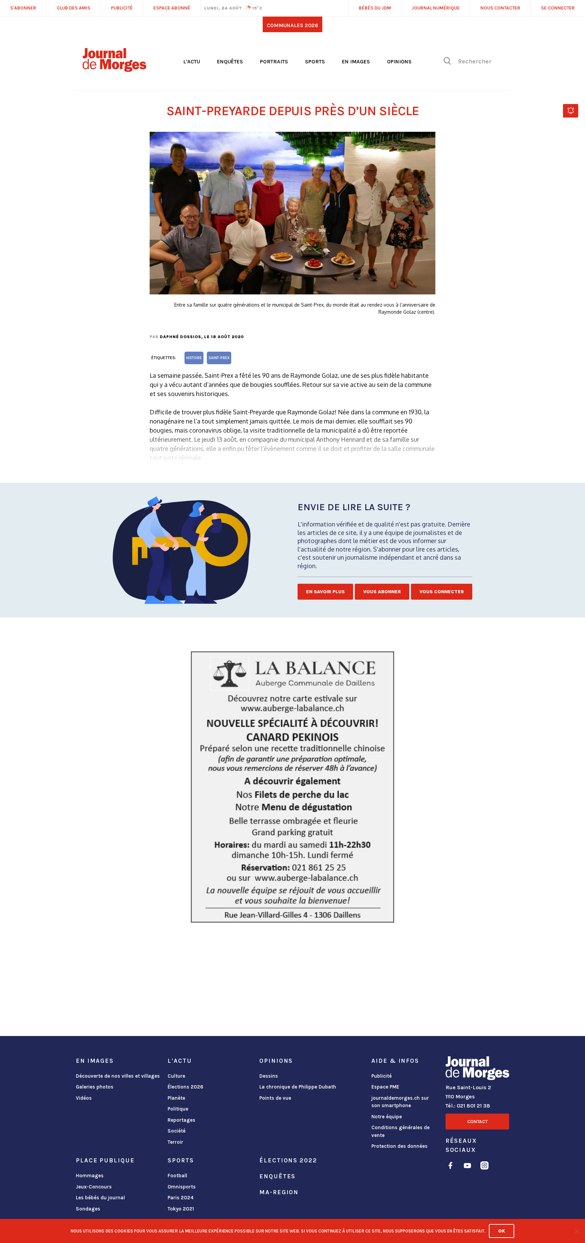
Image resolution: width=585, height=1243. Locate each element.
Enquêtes (230, 61)
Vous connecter (441, 592)
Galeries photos (94, 1087)
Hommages (90, 1176)
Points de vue (275, 1098)
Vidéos (84, 1098)
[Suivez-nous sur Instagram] (484, 1166)
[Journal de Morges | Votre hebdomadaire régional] (114, 69)
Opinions (399, 61)
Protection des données (399, 1146)
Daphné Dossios (180, 336)
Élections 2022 (288, 1160)
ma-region (279, 1192)
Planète (176, 1098)
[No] (576, 1231)
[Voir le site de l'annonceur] (292, 787)
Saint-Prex (219, 358)
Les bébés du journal (100, 1198)
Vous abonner (382, 592)
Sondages (88, 1209)
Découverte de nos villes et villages (118, 1076)
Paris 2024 (181, 1198)
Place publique (105, 1160)
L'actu (191, 61)
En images (356, 61)
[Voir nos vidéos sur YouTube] (467, 1167)
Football (177, 1176)
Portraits (274, 61)
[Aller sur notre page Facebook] (450, 1166)
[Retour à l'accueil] (477, 1069)
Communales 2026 (292, 25)
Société (177, 1131)
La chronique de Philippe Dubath (297, 1087)
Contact (477, 1121)
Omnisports (182, 1187)
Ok (501, 1231)
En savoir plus (325, 592)
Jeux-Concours (94, 1187)
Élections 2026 (185, 1087)
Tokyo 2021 (181, 1209)
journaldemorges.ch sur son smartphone (400, 1102)
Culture (176, 1076)
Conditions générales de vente (400, 1131)
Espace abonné (171, 8)
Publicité (381, 1076)
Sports (315, 61)
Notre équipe (386, 1117)
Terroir (175, 1142)
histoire (194, 358)
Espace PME (385, 1087)
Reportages (181, 1120)
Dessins (268, 1076)
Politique (178, 1109)
